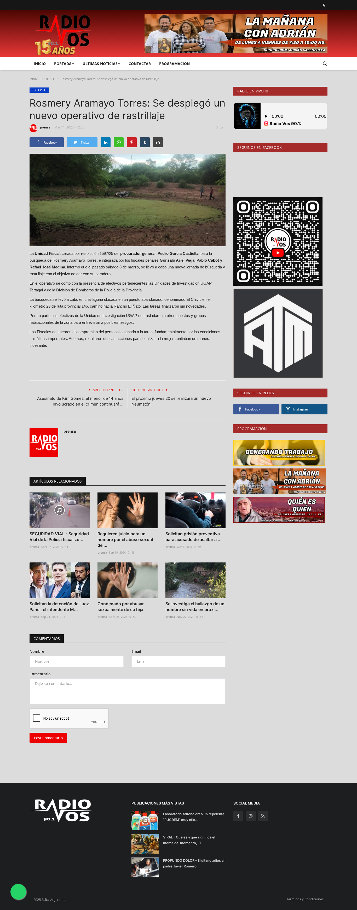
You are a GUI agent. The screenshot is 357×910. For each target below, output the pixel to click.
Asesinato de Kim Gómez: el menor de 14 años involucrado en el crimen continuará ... (80, 401)
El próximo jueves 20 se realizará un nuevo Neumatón (171, 401)
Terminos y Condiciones (305, 899)
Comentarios (46, 638)
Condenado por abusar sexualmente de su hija (120, 606)
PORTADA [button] (63, 63)
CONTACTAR (140, 63)
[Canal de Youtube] (278, 332)
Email (136, 651)
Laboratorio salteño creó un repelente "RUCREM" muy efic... (193, 817)
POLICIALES (48, 79)
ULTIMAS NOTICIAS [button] (100, 63)
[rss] (263, 816)
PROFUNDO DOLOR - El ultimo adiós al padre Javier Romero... (193, 863)
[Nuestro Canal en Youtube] (278, 240)
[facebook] (238, 816)
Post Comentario (48, 737)
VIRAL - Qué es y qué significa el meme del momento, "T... (189, 840)
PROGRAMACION (174, 63)
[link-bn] (236, 33)
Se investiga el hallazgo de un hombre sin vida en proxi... (194, 606)
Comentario (40, 673)
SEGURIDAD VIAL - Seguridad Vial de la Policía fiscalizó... (59, 536)
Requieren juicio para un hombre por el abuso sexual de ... (125, 539)
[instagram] (251, 816)
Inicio (40, 63)
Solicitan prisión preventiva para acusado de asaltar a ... (193, 536)
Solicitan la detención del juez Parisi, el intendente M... (59, 606)
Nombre (37, 651)
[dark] (324, 5)
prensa (45, 127)
